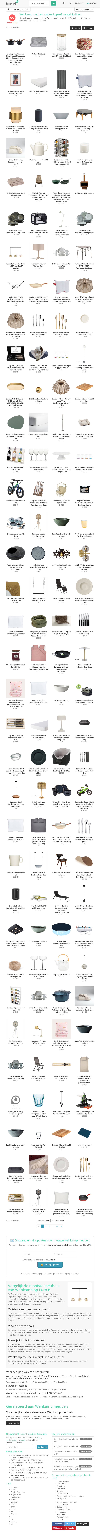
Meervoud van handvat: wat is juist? (72, 1452)
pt (12, 1512)
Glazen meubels (13, 1423)
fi (11, 1516)
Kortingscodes (62, 1507)
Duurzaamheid (62, 1504)
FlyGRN (13, 1460)
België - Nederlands (18, 1492)
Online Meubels (63, 1481)
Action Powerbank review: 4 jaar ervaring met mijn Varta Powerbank (72, 1467)
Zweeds (14, 1502)
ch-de (13, 1504)
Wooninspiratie (63, 1517)
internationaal (34, 1470)
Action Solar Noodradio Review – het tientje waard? (72, 1460)
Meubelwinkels (62, 1493)
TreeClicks (15, 1455)
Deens (13, 1521)
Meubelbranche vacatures (67, 1502)
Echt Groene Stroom (19, 1462)
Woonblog (61, 1486)
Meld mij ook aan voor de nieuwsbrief (40, 1260)
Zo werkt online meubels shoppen (70, 1496)
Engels (13, 1514)
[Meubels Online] (8, 9)
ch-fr (13, 1507)
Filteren (76, 28)
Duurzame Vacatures (19, 1470)
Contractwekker (17, 1472)
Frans (13, 1489)
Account (80, 3)
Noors (13, 1499)
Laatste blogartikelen (63, 1433)
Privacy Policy (62, 1498)
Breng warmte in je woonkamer (72, 1446)
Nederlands (15, 1487)
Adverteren (61, 1514)
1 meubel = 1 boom (64, 1509)
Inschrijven (42, 1447)
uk (12, 1519)
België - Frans (16, 1494)
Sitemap (60, 1491)
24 (57, 1226)
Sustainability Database (20, 1477)
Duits (13, 1509)
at (12, 1524)
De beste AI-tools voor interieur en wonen (72, 1440)
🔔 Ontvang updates (50, 1264)
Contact (60, 1519)
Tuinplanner (61, 1512)
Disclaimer (61, 1488)
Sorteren (88, 28)
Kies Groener (16, 1467)
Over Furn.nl (61, 1484)
